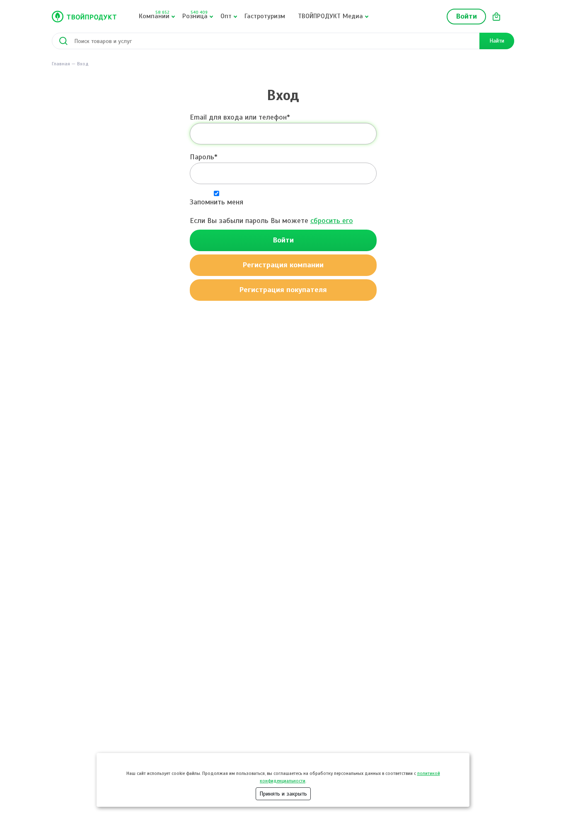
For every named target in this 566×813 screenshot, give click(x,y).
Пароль (202, 156)
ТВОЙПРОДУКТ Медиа (330, 16)
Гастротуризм (264, 16)
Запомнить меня (216, 201)
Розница (195, 15)
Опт (226, 16)
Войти (466, 16)
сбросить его (331, 220)
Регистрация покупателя (283, 289)
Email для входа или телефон (238, 117)
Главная (61, 64)
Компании (154, 15)
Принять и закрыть (283, 793)
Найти (496, 40)
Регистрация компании (283, 264)
